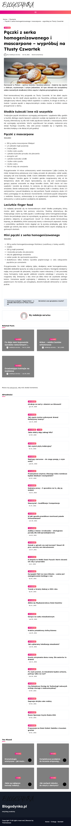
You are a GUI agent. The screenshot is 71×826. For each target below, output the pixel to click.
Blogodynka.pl (14, 806)
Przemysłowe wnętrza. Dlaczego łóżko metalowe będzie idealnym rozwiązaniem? (47, 475)
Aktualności (32, 401)
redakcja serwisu (41, 315)
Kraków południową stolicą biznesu (42, 630)
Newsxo (28, 820)
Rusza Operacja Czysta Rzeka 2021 (42, 715)
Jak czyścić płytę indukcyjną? (40, 446)
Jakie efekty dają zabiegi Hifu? (40, 432)
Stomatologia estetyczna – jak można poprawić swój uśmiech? (15, 761)
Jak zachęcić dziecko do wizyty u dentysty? (49, 784)
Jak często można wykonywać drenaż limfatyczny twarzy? (43, 418)
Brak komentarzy (37, 54)
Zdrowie (18, 753)
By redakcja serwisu (13, 54)
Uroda (39, 429)
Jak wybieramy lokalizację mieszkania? (43, 644)
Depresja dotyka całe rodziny (40, 701)
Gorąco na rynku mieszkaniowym (41, 617)
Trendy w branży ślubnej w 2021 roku (42, 589)
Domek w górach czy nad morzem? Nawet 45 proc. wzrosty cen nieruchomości (46, 546)
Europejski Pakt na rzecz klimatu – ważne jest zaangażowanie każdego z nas (46, 575)
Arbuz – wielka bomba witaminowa (50, 343)
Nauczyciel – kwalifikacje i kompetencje (44, 503)
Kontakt (60, 822)
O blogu (53, 822)
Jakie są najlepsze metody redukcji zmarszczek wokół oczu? (12, 786)
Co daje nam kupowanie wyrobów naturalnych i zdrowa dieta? (16, 344)
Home (47, 822)
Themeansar (6, 823)
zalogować (13, 387)
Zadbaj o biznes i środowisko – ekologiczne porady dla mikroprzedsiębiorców (45, 532)
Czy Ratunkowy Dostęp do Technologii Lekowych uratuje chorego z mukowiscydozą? (47, 687)
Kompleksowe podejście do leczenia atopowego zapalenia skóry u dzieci (49, 761)
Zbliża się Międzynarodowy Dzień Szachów (45, 603)
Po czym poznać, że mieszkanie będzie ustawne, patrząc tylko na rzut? (47, 673)
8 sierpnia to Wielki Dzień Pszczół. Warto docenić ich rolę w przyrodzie (47, 561)
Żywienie (7, 27)
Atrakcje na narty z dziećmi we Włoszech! (44, 404)
